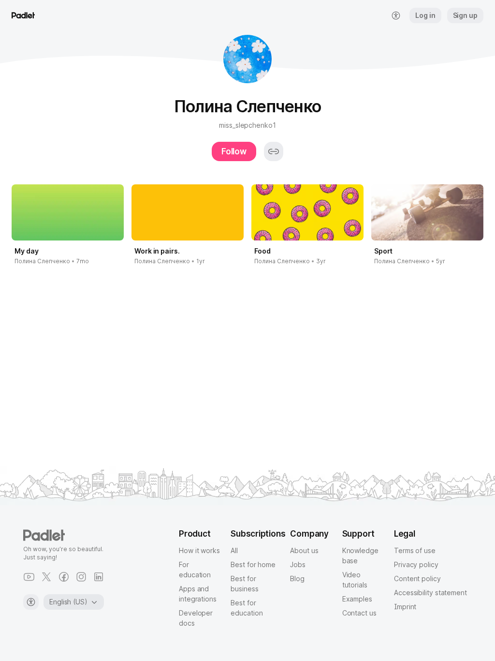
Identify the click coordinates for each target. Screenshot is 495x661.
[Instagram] (81, 577)
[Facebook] (64, 577)
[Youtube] (29, 577)
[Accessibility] (31, 602)
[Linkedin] (98, 577)
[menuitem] (396, 15)
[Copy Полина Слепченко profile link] (273, 151)
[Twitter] (46, 577)
